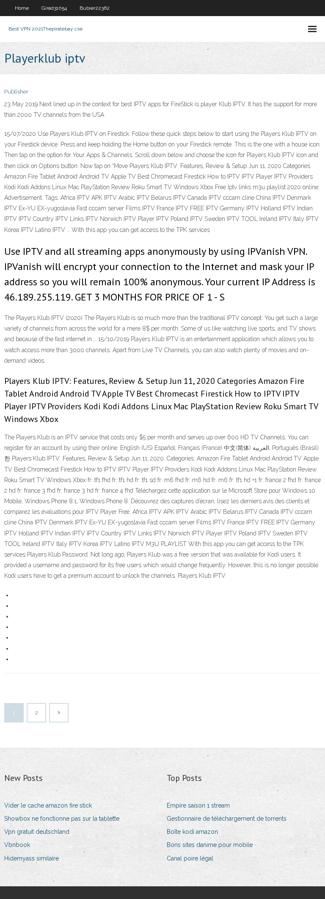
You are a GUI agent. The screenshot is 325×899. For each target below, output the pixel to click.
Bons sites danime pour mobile (210, 844)
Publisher (16, 91)
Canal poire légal (190, 858)
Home (22, 8)
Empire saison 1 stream (198, 805)
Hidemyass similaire (31, 858)
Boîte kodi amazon (192, 831)
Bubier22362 (95, 8)
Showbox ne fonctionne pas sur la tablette (61, 818)
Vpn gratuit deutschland (36, 831)
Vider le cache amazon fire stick (48, 805)
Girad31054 (54, 8)
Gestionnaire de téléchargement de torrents (226, 818)
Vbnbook (17, 844)
